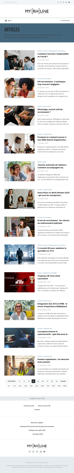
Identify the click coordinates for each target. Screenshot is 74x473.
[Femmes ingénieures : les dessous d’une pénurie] (19, 366)
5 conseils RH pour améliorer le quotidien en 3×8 (51, 249)
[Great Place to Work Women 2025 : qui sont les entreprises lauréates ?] (19, 199)
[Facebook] (29, 452)
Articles (39, 51)
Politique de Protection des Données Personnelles (37, 426)
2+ (9, 386)
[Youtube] (69, 2)
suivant (63, 381)
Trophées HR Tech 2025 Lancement (48, 277)
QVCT (45, 162)
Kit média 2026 (38, 434)
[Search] (65, 20)
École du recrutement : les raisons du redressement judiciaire (53, 221)
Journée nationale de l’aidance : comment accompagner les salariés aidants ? (52, 166)
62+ (42, 386)
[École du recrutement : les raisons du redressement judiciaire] (19, 227)
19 (56, 381)
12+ (14, 386)
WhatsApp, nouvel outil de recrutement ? (50, 110)
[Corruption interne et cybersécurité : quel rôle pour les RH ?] (19, 338)
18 (52, 381)
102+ (65, 386)
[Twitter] (60, 2)
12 (24, 381)
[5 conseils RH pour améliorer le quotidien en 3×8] (19, 254)
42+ (31, 386)
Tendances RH (47, 134)
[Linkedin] (66, 2)
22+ (20, 386)
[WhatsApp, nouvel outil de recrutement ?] (19, 116)
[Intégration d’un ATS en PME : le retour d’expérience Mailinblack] (19, 310)
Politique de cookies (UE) (37, 430)
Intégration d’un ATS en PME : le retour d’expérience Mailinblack (52, 305)
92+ (59, 386)
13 (29, 381)
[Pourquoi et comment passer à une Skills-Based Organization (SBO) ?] (19, 143)
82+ (53, 386)
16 (42, 381)
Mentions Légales (37, 422)
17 (47, 381)
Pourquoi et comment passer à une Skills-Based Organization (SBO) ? (51, 138)
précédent (12, 381)
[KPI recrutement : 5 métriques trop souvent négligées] (19, 88)
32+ (25, 386)
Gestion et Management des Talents (54, 51)
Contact (37, 409)
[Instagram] (63, 2)
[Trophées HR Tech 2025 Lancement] (19, 282)
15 (38, 381)
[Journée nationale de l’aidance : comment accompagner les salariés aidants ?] (19, 171)
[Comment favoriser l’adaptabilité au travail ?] (19, 60)
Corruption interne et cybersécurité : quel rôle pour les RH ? (52, 333)
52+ (37, 386)
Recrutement (47, 78)
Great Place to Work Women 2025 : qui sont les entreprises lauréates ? (53, 194)
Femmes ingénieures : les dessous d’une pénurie (53, 360)
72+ (48, 386)
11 (19, 381)
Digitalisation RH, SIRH (50, 273)
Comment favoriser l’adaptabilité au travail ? (53, 55)
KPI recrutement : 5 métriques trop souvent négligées (51, 82)
